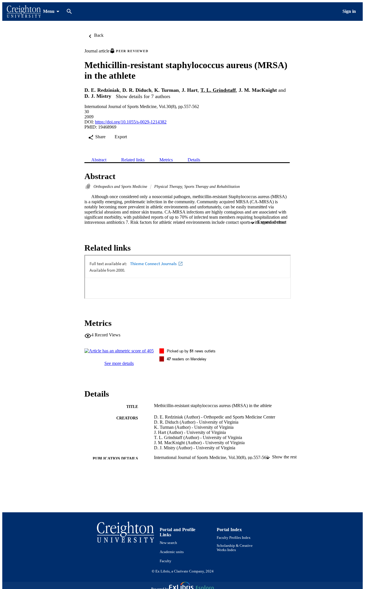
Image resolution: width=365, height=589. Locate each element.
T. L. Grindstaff (218, 90)
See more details (119, 363)
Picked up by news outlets (191, 351)
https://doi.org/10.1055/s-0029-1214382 (131, 121)
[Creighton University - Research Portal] (24, 11)
